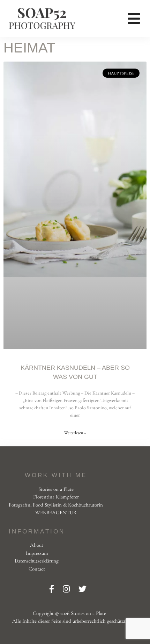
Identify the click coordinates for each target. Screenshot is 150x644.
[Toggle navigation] (133, 18)
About (36, 545)
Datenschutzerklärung (37, 561)
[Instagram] (67, 589)
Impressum (37, 553)
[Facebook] (52, 589)
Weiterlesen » (75, 432)
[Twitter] (82, 589)
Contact (37, 569)
